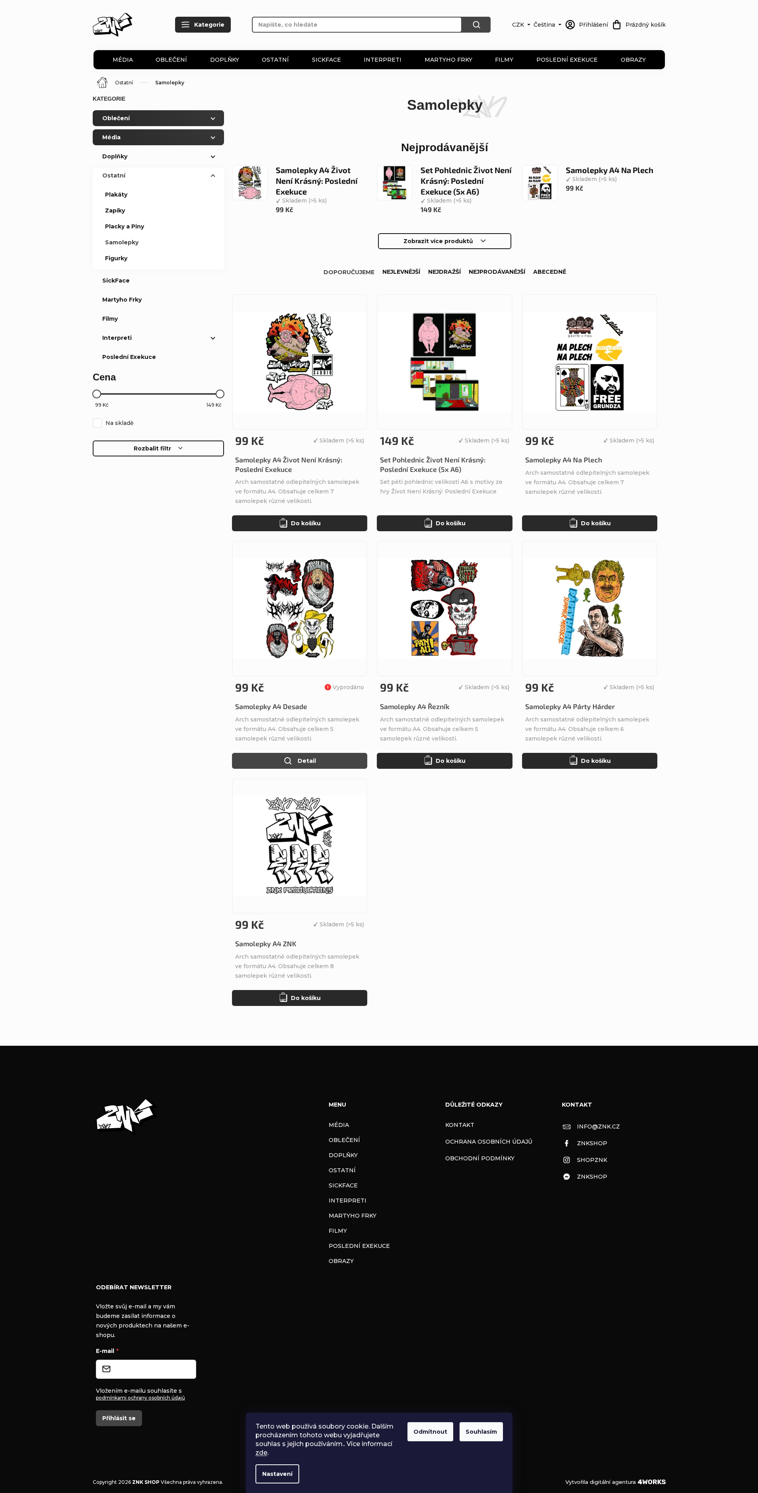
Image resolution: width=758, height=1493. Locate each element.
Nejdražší (444, 271)
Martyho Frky (448, 59)
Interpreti (382, 59)
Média (123, 59)
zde (261, 1452)
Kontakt (459, 1125)
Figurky (116, 258)
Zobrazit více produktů (438, 241)
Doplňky (224, 59)
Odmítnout (430, 1431)
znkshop (592, 1143)
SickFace (326, 59)
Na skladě (119, 423)
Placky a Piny (124, 226)
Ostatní (275, 59)
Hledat (476, 25)
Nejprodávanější (497, 271)
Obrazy (633, 59)
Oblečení (171, 59)
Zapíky (115, 210)
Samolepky (121, 242)
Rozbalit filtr (152, 448)
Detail (307, 760)
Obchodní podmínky (479, 1158)
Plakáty (116, 194)
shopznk (592, 1160)
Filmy (504, 59)
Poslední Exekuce (567, 59)
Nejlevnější (401, 271)
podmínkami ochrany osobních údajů (140, 1398)
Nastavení (277, 1473)
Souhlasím (481, 1431)
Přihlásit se (119, 1418)
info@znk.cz (598, 1126)
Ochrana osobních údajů (488, 1141)
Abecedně (549, 271)
